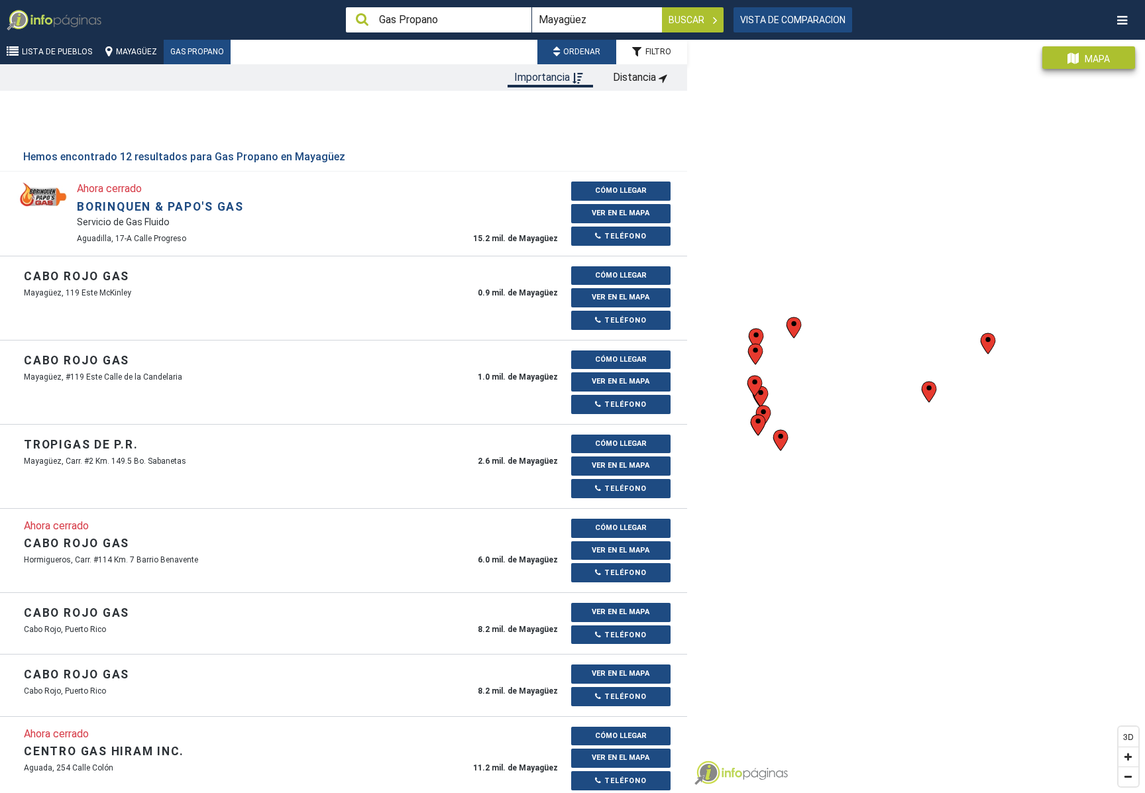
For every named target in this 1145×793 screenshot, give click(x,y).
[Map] (916, 411)
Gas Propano (197, 51)
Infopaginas (707, 773)
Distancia (636, 77)
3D (1128, 736)
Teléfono (624, 236)
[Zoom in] (1128, 757)
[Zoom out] (1128, 776)
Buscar (687, 20)
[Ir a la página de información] (43, 193)
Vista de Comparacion (792, 20)
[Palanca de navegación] (1121, 20)
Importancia (543, 77)
